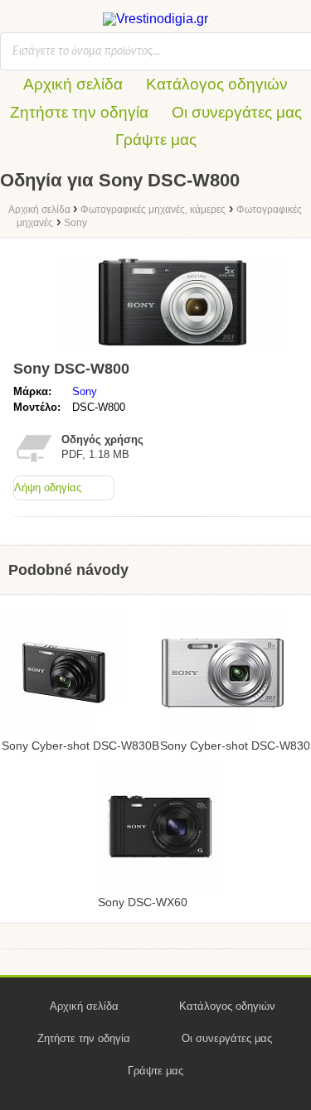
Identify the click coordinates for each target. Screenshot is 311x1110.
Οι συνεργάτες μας (237, 112)
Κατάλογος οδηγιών (217, 84)
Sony (84, 391)
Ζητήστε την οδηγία (79, 112)
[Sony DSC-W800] (172, 346)
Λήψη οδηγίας (47, 487)
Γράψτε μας (156, 139)
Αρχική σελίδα (73, 84)
